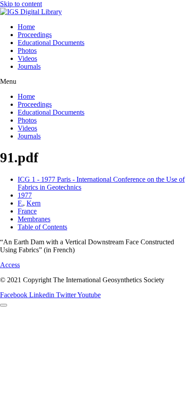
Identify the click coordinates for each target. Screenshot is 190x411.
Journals (29, 66)
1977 (25, 195)
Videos (27, 58)
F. (20, 203)
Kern (34, 203)
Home (26, 26)
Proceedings (35, 34)
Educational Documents (51, 42)
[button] (95, 82)
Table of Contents (42, 227)
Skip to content (21, 3)
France (27, 211)
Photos (27, 50)
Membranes (34, 219)
